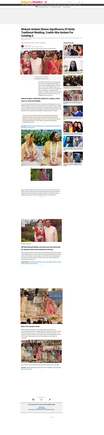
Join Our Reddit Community (55, 7)
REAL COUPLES (63, 4)
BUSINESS (59, 4)
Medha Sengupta (27, 45)
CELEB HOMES (69, 4)
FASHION (54, 4)
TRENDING (26, 4)
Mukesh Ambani (26, 42)
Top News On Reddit (67, 7)
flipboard (39, 408)
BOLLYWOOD (31, 4)
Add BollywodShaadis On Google (42, 7)
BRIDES (51, 4)
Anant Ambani (37, 42)
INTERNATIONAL (42, 4)
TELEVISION (36, 4)
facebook (44, 408)
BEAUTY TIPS (75, 4)
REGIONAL (47, 4)
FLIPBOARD (28, 48)
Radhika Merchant (43, 42)
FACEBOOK (32, 48)
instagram (30, 409)
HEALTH (79, 4)
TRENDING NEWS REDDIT (52, 48)
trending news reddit (49, 409)
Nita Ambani (32, 42)
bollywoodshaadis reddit (39, 409)
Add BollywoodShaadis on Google (42, 78)
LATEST (23, 4)
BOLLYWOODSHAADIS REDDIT (43, 48)
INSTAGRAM (36, 48)
